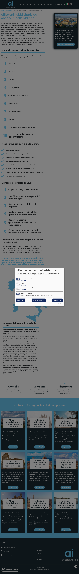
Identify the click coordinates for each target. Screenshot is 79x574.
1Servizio (23, 285)
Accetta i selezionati (38, 300)
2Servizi (23, 280)
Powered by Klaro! (58, 303)
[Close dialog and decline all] (63, 269)
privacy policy (49, 275)
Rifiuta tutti (20, 300)
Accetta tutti (57, 300)
